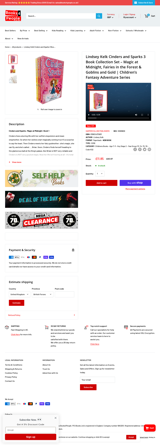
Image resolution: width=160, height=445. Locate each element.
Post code (59, 288)
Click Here (15, 334)
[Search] (99, 16)
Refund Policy (14, 315)
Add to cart (101, 183)
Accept (131, 437)
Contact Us (10, 381)
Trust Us (46, 369)
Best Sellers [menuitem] (10, 30)
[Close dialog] (55, 418)
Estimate (16, 303)
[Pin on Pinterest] (140, 149)
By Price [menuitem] (23, 30)
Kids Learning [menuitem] (76, 30)
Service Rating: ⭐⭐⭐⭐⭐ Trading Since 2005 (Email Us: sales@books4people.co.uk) (41, 2)
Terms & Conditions (13, 365)
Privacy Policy (11, 377)
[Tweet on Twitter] (144, 149)
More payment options (135, 188)
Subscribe (88, 387)
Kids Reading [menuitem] (57, 30)
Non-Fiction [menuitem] (113, 30)
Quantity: (90, 173)
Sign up (30, 437)
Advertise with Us (50, 373)
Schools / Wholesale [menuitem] (135, 30)
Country (12, 288)
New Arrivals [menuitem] (23, 38)
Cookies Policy (11, 373)
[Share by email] (149, 149)
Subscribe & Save (145, 2)
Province (36, 288)
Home (7, 47)
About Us (46, 365)
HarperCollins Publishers (98, 131)
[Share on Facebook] (135, 149)
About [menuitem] (7, 38)
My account (128, 17)
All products (16, 47)
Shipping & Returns (13, 369)
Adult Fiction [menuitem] (95, 30)
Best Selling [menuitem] (39, 30)
